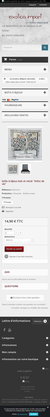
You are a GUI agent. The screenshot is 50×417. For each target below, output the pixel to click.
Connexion (43, 5)
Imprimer (9, 211)
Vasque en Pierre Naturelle (21, 402)
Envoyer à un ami (13, 207)
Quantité (8, 229)
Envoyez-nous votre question (26, 298)
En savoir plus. (22, 414)
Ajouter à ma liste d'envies (21, 257)
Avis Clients (24, 371)
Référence (6, 190)
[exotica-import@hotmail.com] (12, 169)
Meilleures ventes (16, 115)
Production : (7, 193)
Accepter (33, 414)
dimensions (9, 237)
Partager (7, 202)
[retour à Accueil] (4, 79)
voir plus (29, 397)
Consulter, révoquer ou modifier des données (29, 308)
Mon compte (9, 352)
